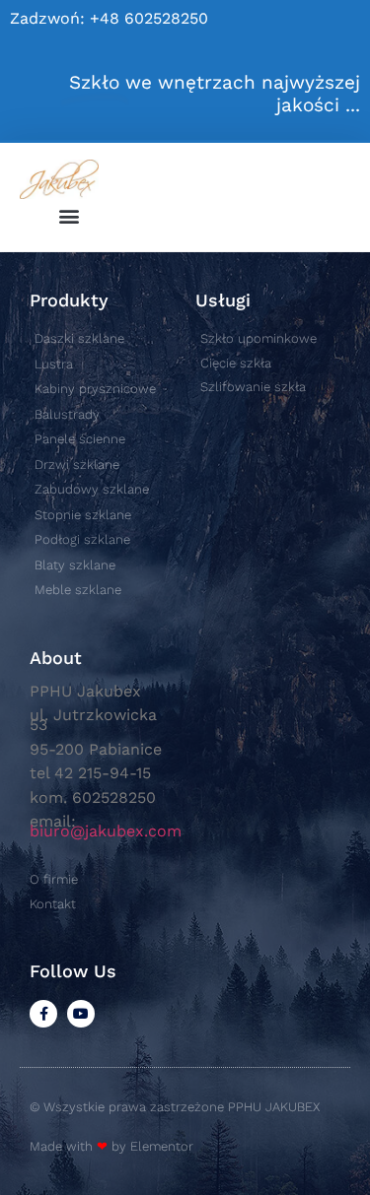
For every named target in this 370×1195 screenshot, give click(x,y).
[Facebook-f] (43, 1014)
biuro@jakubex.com (106, 831)
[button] (69, 215)
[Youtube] (81, 1014)
